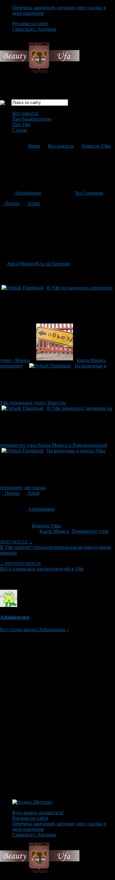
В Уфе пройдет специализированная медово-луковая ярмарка (55, 547)
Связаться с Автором (34, 29)
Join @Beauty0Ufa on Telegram (38, 263)
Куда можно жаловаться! (38, 812)
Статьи (19, 130)
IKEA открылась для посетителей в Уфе (42, 566)
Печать (11, 203)
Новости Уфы (96, 146)
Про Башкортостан (32, 118)
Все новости (25, 113)
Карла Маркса (54, 531)
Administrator (27, 193)
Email (33, 203)
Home (34, 146)
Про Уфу (21, 124)
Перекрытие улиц (90, 531)
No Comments (89, 193)
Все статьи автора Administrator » (34, 629)
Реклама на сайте (30, 23)
